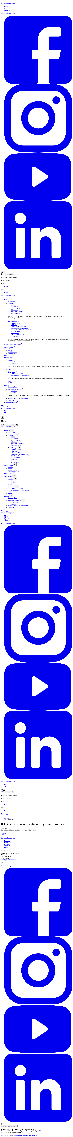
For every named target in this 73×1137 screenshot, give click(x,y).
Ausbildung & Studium (14, 389)
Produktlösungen (13, 321)
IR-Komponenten (16, 323)
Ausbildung (14, 391)
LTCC (13, 305)
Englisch (6, 286)
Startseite (6, 818)
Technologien (12, 303)
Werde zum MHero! (10, 402)
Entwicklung (11, 301)
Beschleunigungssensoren (18, 334)
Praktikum (11, 400)
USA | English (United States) (9, 1135)
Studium (13, 392)
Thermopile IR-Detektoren (18, 326)
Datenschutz (7, 842)
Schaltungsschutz (16, 313)
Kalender (14, 363)
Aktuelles (11, 360)
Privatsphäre (7, 844)
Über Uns (10, 369)
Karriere (6, 385)
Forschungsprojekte (13, 353)
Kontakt (10, 382)
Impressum (7, 841)
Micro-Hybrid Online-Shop (12, 344)
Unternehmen (8, 357)
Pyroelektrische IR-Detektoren (19, 328)
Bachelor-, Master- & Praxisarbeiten (18, 398)
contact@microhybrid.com (8, 859)
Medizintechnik (12, 352)
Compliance (7, 845)
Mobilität (10, 348)
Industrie (10, 350)
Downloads (7, 355)
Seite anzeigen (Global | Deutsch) (27, 1135)
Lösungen (7, 299)
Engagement (11, 372)
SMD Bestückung (16, 308)
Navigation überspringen (8, 3)
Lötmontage (14, 310)
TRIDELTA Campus (17, 373)
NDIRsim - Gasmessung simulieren (21, 329)
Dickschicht (14, 306)
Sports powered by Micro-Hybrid (20, 375)
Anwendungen (8, 347)
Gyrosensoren (15, 336)
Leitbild (10, 381)
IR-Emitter (14, 325)
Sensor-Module (15, 331)
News (13, 361)
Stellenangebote (12, 387)
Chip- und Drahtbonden (18, 311)
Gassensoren (15, 333)
